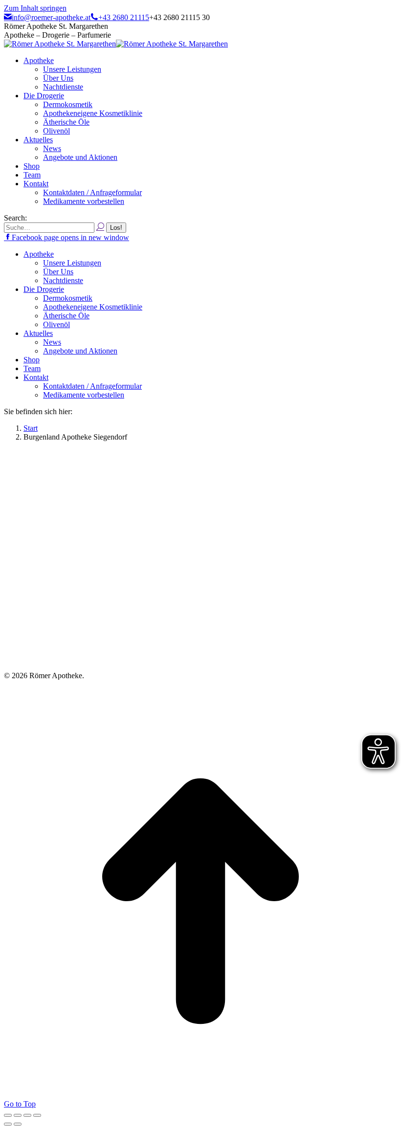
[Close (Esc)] (8, 1115)
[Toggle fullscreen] (27, 1115)
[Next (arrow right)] (18, 1124)
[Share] (18, 1115)
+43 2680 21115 (123, 17)
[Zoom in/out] (37, 1115)
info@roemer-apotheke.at (51, 17)
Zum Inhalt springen (35, 8)
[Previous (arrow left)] (8, 1124)
